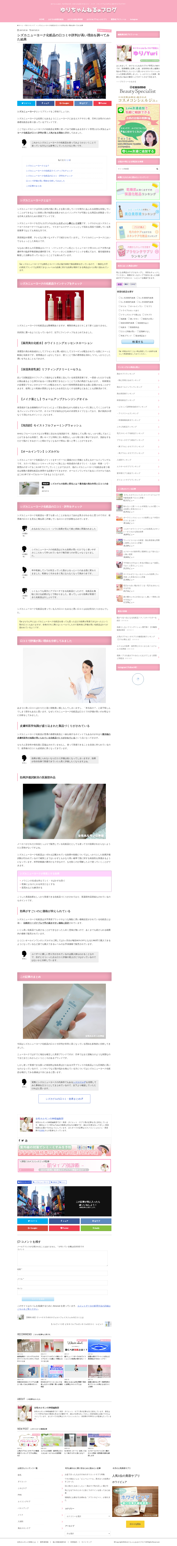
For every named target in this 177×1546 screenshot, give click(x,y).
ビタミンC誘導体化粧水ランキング (133, 407)
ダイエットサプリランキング (128, 480)
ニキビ (133, 284)
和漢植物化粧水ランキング (129, 420)
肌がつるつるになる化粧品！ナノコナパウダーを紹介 (137, 619)
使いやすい (134, 319)
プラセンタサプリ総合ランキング (130, 440)
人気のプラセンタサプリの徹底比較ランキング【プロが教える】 (136, 637)
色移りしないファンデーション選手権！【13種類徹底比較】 (137, 628)
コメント (20, 1249)
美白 (126, 284)
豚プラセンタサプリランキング (131, 446)
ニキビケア (22, 1488)
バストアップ (23, 1508)
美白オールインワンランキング (129, 387)
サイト (20, 1288)
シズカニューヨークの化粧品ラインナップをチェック (49, 170)
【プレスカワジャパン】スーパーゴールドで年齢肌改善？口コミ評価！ (141, 496)
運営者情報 (44, 1542)
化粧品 (54, 1182)
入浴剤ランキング (124, 460)
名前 (19, 1269)
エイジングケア (24, 1501)
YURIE (41, 1130)
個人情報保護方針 (59, 1542)
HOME (41, 19)
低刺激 (123, 319)
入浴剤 (20, 1521)
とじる (67, 160)
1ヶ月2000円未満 (128, 298)
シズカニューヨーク (42, 1182)
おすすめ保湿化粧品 (55, 19)
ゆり (158, 65)
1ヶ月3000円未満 (146, 298)
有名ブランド (126, 336)
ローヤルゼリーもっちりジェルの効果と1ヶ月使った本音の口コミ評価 (141, 575)
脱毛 (19, 1475)
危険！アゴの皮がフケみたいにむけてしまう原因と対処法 (137, 656)
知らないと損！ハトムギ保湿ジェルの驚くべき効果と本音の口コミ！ (141, 507)
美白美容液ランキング (126, 393)
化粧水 (123, 327)
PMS (20, 1495)
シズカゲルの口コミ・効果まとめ (63, 1098)
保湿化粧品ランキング (126, 400)
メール (20, 1279)
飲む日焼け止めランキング (129, 380)
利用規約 (73, 1542)
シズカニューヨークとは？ (37, 165)
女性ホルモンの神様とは (26, 1542)
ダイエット (22, 1481)
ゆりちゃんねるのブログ (135, 1542)
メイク (20, 1515)
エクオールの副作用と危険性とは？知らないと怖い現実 (141, 552)
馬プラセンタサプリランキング (131, 453)
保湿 (120, 284)
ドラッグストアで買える (131, 315)
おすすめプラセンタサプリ (97, 19)
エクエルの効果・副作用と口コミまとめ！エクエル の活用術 (137, 647)
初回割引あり (143, 323)
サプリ (149, 306)
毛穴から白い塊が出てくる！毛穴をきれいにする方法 (141, 586)
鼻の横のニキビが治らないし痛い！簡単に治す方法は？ (141, 598)
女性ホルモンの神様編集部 (46, 1407)
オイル (123, 306)
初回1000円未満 (127, 323)
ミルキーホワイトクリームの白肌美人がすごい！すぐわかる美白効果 (141, 530)
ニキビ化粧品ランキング (127, 427)
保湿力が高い (148, 319)
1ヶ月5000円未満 (146, 302)
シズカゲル (78, 1082)
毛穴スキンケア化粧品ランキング (130, 433)
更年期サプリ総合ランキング (128, 473)
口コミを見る (135, 1524)
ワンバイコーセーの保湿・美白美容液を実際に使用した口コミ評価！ (141, 541)
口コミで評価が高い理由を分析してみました (45, 181)
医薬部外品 (134, 327)
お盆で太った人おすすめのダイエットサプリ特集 (85, 1474)
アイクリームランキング (129, 413)
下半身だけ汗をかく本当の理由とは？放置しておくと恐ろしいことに (141, 564)
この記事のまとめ (34, 186)
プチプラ (148, 315)
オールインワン (136, 306)
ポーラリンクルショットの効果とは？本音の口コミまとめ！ (141, 518)
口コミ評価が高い (128, 331)
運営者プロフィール (118, 19)
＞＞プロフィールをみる (126, 81)
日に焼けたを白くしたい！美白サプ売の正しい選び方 (86, 1486)
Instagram (134, 19)
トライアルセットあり (130, 310)
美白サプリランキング (126, 374)
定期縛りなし (144, 331)
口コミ (63, 1182)
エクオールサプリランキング (128, 466)
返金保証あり (140, 336)
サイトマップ (87, 1542)
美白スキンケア (25, 1182)
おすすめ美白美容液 (75, 19)
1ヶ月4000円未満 (128, 302)
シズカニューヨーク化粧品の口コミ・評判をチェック (49, 176)
